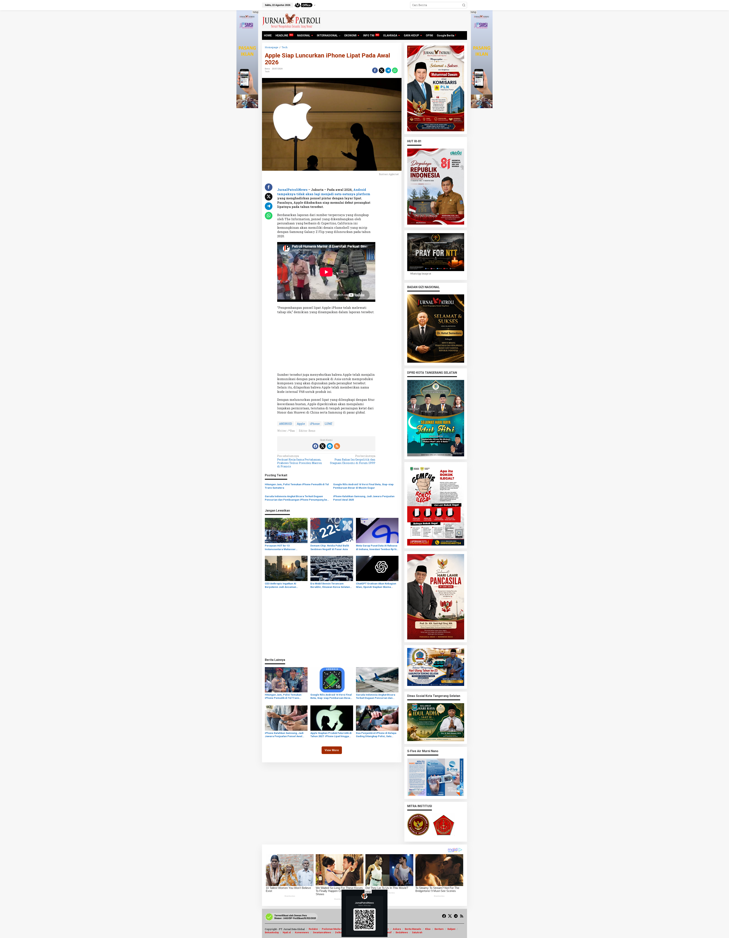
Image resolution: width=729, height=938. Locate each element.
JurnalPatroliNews (292, 190)
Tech (267, 71)
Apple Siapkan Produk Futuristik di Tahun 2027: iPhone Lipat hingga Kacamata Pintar (331, 735)
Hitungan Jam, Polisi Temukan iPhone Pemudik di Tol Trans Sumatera (297, 486)
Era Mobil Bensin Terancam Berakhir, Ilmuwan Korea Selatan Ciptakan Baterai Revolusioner (330, 585)
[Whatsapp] (395, 70)
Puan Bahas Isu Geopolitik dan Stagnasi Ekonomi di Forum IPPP (352, 459)
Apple (301, 423)
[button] (464, 5)
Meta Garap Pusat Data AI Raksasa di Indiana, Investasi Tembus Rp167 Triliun (377, 547)
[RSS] (337, 446)
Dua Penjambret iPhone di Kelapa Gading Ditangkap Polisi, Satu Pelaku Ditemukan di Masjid (376, 735)
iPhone (315, 423)
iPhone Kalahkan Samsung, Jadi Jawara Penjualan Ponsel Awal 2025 (363, 498)
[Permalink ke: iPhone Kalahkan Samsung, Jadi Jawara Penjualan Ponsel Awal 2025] (286, 717)
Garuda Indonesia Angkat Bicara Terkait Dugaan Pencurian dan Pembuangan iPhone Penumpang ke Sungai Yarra (296, 498)
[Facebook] (315, 446)
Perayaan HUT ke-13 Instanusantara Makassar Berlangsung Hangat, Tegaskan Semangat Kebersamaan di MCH (284, 547)
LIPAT (328, 423)
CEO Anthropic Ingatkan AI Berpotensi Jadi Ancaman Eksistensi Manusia (280, 585)
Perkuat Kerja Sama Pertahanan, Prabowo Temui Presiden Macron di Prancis (299, 461)
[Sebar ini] (375, 70)
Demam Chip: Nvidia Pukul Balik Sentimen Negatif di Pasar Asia (329, 547)
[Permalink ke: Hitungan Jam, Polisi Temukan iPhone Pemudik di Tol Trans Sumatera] (286, 679)
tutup (255, 11)
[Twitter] (323, 446)
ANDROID (285, 423)
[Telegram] (330, 446)
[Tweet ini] (381, 70)
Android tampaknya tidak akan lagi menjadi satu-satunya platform (323, 192)
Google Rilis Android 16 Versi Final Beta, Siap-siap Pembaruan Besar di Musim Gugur (363, 486)
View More (332, 750)
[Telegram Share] (388, 70)
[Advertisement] (326, 344)
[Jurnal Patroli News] (291, 20)
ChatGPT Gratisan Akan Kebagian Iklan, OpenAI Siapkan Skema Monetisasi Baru (376, 585)
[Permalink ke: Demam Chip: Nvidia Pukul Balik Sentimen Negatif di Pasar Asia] (331, 530)
